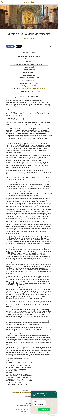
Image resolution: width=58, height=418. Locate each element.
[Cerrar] (2, 2)
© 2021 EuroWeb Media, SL (29, 412)
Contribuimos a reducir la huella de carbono (19, 399)
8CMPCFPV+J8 (35, 91)
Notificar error (15, 392)
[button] (55, 392)
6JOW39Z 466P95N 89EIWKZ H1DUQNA (29, 405)
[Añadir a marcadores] (50, 46)
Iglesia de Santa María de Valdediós (34, 88)
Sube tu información (27, 392)
